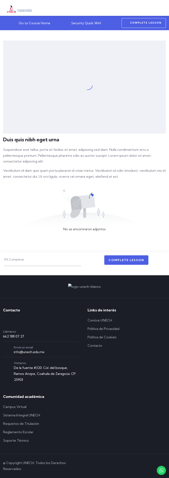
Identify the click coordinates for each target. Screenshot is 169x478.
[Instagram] (140, 466)
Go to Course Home (34, 23)
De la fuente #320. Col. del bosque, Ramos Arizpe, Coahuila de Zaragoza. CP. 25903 (45, 374)
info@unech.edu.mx (29, 352)
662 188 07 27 (13, 336)
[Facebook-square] (128, 466)
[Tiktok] (152, 466)
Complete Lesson (146, 22)
